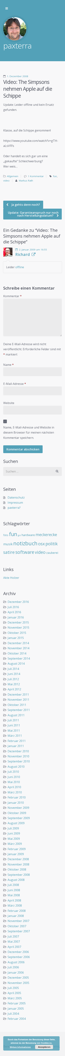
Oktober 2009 (17, 813)
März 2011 (15, 736)
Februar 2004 (17, 1019)
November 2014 (18, 648)
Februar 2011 (17, 741)
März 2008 (15, 905)
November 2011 (18, 700)
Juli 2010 (13, 772)
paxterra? (14, 508)
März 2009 (15, 844)
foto (5, 535)
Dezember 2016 (18, 602)
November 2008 (18, 864)
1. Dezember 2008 (17, 76)
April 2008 (14, 900)
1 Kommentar (36, 176)
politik (52, 544)
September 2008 (19, 875)
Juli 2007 (13, 936)
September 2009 (19, 818)
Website (8, 403)
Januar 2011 (16, 746)
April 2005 (14, 993)
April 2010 (14, 787)
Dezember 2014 (18, 643)
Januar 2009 (16, 854)
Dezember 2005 (18, 978)
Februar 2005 (17, 1003)
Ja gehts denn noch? (25, 205)
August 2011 (16, 715)
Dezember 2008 (18, 859)
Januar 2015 (16, 638)
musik (8, 544)
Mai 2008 (14, 895)
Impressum (15, 503)
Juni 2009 (14, 833)
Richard (22, 254)
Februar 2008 (17, 911)
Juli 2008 (13, 885)
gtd (19, 535)
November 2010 (18, 756)
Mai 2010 (14, 782)
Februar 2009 (17, 849)
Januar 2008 (16, 916)
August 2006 (16, 962)
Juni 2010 (14, 777)
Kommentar (12, 296)
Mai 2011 (14, 731)
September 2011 (19, 710)
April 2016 (14, 612)
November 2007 (18, 921)
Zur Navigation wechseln (6, 8)
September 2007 (19, 931)
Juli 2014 (13, 669)
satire (9, 552)
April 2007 (14, 947)
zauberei (52, 553)
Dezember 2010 (18, 751)
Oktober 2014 (17, 653)
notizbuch (25, 543)
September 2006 (19, 957)
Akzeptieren (44, 1047)
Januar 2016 (16, 617)
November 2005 (18, 983)
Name (8, 365)
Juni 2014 (14, 674)
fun (55, 176)
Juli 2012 (13, 679)
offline (19, 267)
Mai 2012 (14, 684)
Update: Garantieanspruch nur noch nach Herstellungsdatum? (33, 214)
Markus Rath (26, 180)
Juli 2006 (13, 967)
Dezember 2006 (18, 952)
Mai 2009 (14, 839)
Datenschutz (16, 497)
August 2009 (16, 823)
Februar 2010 (17, 797)
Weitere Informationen (20, 1047)
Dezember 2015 (18, 622)
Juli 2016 (13, 607)
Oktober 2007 (17, 926)
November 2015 (18, 628)
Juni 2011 (14, 725)
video (6, 180)
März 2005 (15, 998)
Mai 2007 (14, 942)
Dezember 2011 (18, 695)
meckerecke (46, 534)
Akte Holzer (11, 578)
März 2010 (15, 792)
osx (41, 544)
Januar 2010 (16, 803)
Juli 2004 (13, 1014)
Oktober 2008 (17, 869)
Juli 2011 (13, 720)
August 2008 (16, 880)
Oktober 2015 (17, 633)
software (24, 552)
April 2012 (14, 689)
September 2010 (19, 761)
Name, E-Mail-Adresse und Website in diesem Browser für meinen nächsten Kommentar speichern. (28, 432)
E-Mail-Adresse (14, 384)
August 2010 (16, 767)
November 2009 (18, 808)
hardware (28, 535)
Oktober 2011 (17, 705)
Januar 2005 (16, 1009)
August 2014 (16, 664)
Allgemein (12, 176)
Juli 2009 (13, 828)
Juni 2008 (14, 890)
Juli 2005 (13, 988)
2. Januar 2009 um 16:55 (33, 249)
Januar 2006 (16, 973)
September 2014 (19, 658)
